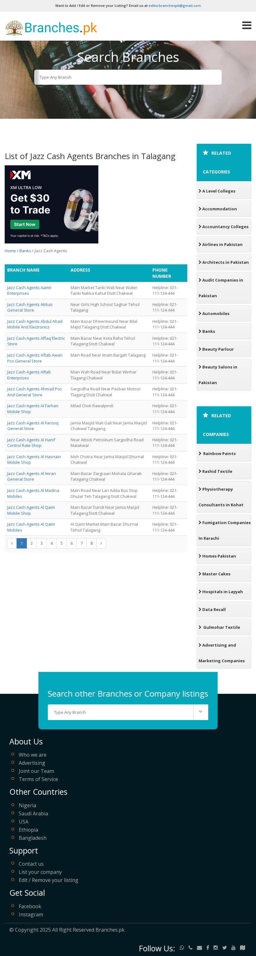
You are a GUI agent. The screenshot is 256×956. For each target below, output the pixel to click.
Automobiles (215, 313)
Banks (25, 250)
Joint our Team (36, 771)
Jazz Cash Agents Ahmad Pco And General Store (34, 392)
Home (10, 250)
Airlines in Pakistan (222, 244)
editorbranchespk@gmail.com (175, 5)
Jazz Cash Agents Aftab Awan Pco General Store (34, 358)
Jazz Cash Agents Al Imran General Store (31, 476)
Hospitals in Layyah (222, 591)
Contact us (31, 863)
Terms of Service (38, 779)
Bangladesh (33, 837)
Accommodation (219, 209)
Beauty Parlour (218, 349)
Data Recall (214, 609)
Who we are (33, 754)
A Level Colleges (218, 191)
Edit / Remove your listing (48, 880)
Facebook (30, 906)
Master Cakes (216, 574)
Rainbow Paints (219, 453)
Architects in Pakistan (225, 262)
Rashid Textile (217, 471)
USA (23, 821)
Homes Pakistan (219, 556)
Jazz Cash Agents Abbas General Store (30, 307)
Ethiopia (28, 829)
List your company (40, 871)
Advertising (32, 762)
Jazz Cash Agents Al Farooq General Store (32, 426)
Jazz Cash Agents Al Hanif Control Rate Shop (31, 442)
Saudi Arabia (33, 813)
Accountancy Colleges (225, 226)
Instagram (31, 914)
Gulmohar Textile (221, 627)
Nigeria (27, 805)
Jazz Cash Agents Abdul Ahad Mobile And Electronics (34, 324)
